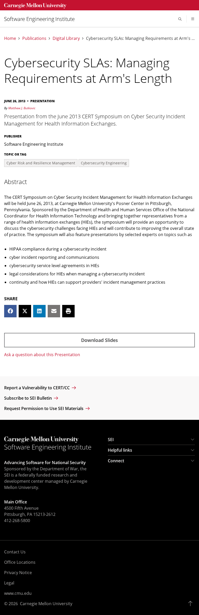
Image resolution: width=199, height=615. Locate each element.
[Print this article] (68, 311)
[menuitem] (41, 19)
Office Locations (19, 562)
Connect (116, 461)
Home (10, 38)
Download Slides (99, 340)
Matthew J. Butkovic (21, 108)
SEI (111, 439)
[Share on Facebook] (10, 311)
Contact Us (15, 552)
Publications (34, 38)
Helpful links (120, 450)
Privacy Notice (18, 572)
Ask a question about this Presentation (42, 354)
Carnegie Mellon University (46, 603)
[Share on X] (25, 311)
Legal (9, 583)
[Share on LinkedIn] (39, 311)
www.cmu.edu (18, 593)
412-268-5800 (17, 520)
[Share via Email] (54, 311)
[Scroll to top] (191, 604)
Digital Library (66, 38)
